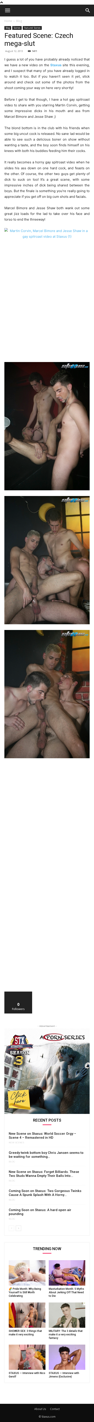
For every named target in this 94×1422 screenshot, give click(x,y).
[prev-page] (11, 1228)
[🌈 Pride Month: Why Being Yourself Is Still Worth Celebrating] (27, 1272)
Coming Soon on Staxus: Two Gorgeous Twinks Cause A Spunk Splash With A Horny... (45, 1193)
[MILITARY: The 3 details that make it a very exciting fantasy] (67, 1315)
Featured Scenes (32, 27)
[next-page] (18, 1228)
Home (8, 21)
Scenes (17, 27)
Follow (18, 993)
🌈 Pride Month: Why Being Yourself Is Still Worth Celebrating (25, 1292)
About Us (40, 1409)
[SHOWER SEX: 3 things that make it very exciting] (27, 1315)
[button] (7, 10)
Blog (19, 21)
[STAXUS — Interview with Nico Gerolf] (27, 1357)
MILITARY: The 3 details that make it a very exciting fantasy (66, 1334)
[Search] (88, 10)
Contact (55, 1409)
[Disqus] (47, 822)
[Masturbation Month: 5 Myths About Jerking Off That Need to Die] (67, 1272)
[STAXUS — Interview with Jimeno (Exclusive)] (67, 1357)
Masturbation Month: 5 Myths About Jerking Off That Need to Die (66, 1292)
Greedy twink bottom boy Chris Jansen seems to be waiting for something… (46, 1155)
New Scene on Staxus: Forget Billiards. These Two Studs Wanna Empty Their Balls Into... (44, 1174)
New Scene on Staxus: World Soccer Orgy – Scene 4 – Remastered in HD (42, 1136)
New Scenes (16, 1143)
